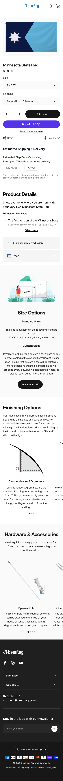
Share (10, 138)
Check (31, 167)
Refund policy (11, 768)
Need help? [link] (54, 138)
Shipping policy (51, 768)
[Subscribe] (54, 729)
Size (5, 77)
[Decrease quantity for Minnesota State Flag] (6, 114)
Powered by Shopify (40, 763)
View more (31, 230)
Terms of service (37, 768)
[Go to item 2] (31, 513)
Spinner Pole (26, 608)
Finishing (8, 93)
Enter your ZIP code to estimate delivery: (27, 161)
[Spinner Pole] (26, 580)
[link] (30, 384)
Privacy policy (23, 768)
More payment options (31, 131)
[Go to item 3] (33, 513)
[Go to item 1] (29, 513)
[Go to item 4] (34, 631)
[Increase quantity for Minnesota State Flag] (19, 114)
